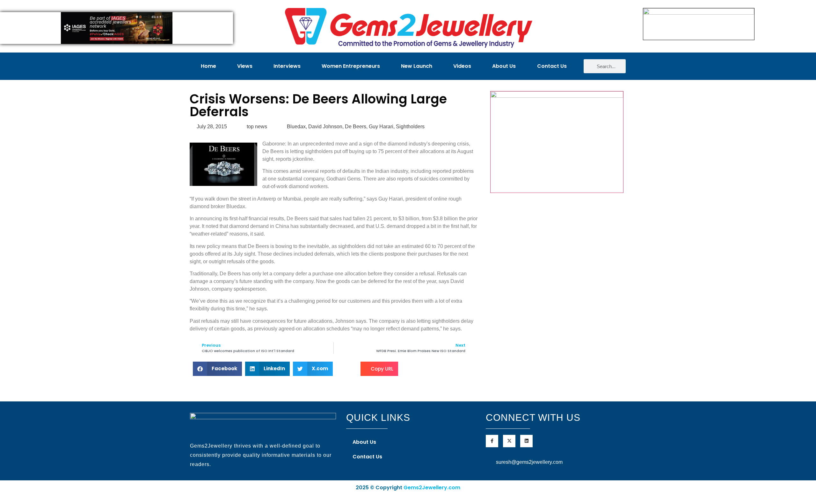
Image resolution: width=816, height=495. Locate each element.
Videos (462, 66)
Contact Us (552, 66)
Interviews (287, 66)
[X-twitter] (509, 441)
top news (257, 126)
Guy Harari (381, 126)
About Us (504, 66)
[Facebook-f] (492, 441)
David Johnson (325, 126)
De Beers (355, 126)
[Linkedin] (526, 441)
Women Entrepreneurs (351, 66)
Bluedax (296, 126)
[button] (217, 369)
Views (244, 66)
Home (208, 66)
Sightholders (410, 126)
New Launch (416, 66)
